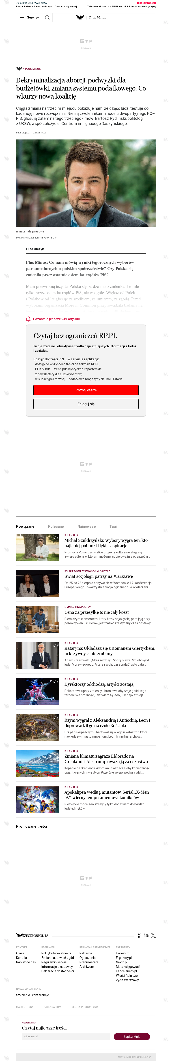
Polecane (56, 526)
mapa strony (25, 1007)
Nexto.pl (121, 962)
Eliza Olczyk (35, 249)
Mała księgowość (128, 966)
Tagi (113, 526)
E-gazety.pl (124, 958)
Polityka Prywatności (56, 953)
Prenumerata (89, 962)
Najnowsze (86, 526)
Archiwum (87, 966)
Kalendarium (52, 1007)
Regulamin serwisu (54, 962)
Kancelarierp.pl (126, 971)
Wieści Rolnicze (127, 975)
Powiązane (25, 526)
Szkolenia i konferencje (32, 995)
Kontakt (21, 958)
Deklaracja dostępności (57, 971)
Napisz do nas (26, 962)
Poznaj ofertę (86, 390)
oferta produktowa (85, 1007)
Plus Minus (97, 17)
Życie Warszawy (127, 980)
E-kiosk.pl (122, 953)
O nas (20, 953)
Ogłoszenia (88, 958)
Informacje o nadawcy (57, 966)
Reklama (86, 953)
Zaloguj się (86, 404)
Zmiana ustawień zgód (57, 958)
